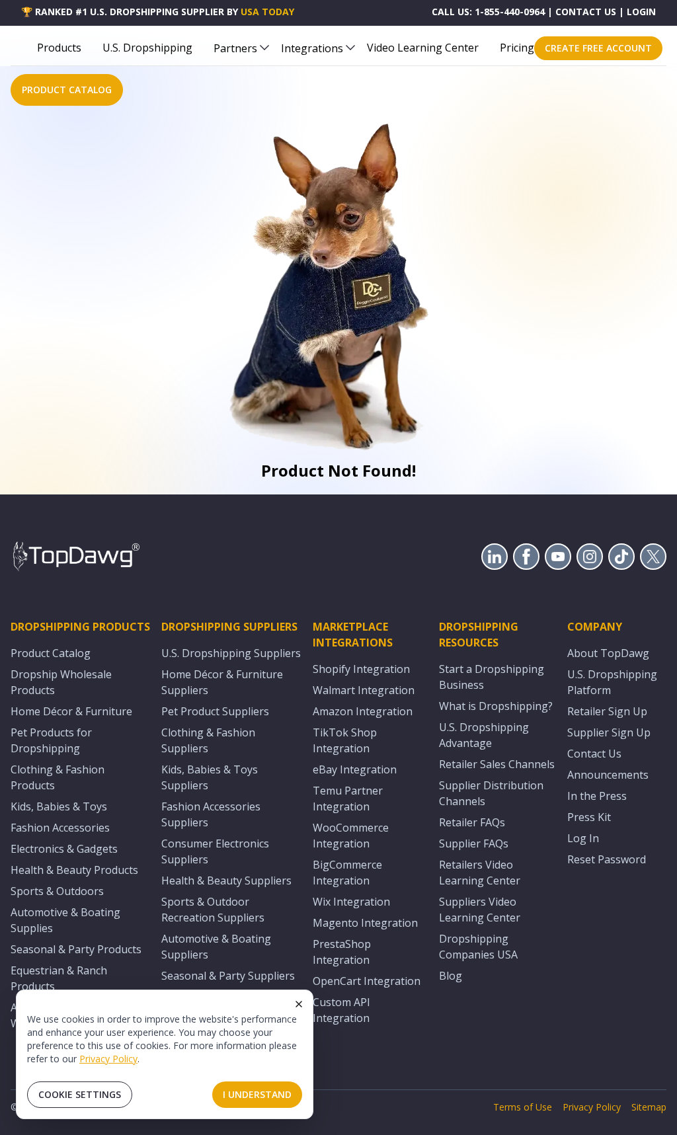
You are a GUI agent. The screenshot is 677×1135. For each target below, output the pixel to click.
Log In (583, 838)
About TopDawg (608, 653)
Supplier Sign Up (609, 732)
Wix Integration (351, 901)
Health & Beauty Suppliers (226, 880)
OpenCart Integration (366, 981)
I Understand (257, 1094)
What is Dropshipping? (496, 706)
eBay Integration (355, 769)
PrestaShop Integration (342, 952)
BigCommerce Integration (347, 872)
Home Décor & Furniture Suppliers (222, 682)
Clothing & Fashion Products (57, 777)
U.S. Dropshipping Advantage (484, 735)
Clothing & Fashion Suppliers (208, 740)
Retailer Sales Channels (497, 764)
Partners (235, 48)
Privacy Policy (108, 1058)
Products (59, 47)
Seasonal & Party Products (76, 949)
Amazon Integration (363, 711)
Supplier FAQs (473, 843)
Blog (450, 975)
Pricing (517, 47)
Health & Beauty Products (74, 870)
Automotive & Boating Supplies (65, 920)
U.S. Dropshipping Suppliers (231, 653)
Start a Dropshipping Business (491, 677)
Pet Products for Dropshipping (51, 740)
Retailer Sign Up (607, 711)
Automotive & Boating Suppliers (216, 946)
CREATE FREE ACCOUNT (598, 48)
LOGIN (641, 11)
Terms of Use (522, 1107)
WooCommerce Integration (351, 835)
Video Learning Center (423, 47)
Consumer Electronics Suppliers (215, 851)
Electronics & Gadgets (64, 848)
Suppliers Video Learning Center (479, 909)
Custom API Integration (341, 1010)
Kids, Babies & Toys (59, 806)
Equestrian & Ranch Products (59, 978)
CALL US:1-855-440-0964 (488, 11)
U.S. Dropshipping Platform (612, 682)
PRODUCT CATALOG (67, 89)
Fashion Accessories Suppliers (210, 814)
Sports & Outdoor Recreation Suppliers (212, 909)
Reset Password (606, 859)
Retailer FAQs (472, 822)
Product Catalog (51, 653)
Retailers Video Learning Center (479, 872)
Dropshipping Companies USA (478, 946)
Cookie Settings (79, 1094)
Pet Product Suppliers (215, 711)
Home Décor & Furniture (71, 711)
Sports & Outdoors (57, 891)
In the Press (597, 796)
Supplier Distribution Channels (491, 793)
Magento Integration (365, 923)
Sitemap (648, 1107)
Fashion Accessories (60, 827)
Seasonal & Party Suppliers (228, 975)
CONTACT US (585, 11)
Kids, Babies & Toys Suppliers (209, 777)
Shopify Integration (361, 669)
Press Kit (589, 817)
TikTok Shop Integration (345, 740)
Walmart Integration (364, 690)
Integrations (312, 48)
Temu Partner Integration (348, 798)
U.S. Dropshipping (147, 47)
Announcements (608, 774)
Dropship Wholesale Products (61, 682)
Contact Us (594, 753)
